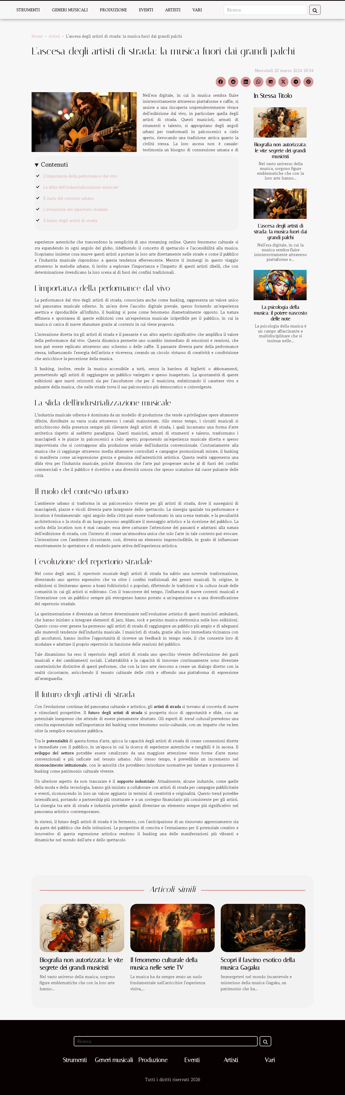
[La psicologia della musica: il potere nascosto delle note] (280, 285)
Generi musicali (70, 10)
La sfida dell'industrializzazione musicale (80, 187)
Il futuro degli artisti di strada (70, 220)
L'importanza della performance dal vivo (80, 176)
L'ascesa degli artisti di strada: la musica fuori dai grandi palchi (280, 231)
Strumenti (28, 10)
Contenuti (54, 164)
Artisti (172, 10)
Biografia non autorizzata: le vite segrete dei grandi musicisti (280, 150)
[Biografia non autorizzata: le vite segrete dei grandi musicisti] (280, 122)
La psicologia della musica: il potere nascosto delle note (280, 313)
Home (37, 36)
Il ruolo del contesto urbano (68, 198)
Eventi (146, 10)
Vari (197, 10)
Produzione (113, 10)
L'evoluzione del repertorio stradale (75, 209)
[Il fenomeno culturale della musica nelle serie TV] (172, 927)
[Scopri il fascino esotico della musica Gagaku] (263, 927)
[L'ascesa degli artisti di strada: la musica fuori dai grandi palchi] (280, 204)
